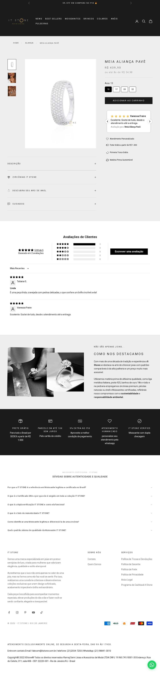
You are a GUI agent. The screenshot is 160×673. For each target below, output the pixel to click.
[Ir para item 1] (12, 64)
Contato (92, 559)
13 (108, 88)
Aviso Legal (126, 579)
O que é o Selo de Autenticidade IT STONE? (29, 513)
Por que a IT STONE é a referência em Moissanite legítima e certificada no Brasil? (47, 487)
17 (116, 88)
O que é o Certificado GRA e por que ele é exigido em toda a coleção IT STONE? (46, 496)
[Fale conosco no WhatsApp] (152, 664)
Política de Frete (129, 569)
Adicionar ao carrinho (129, 100)
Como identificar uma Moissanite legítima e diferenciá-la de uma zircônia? (43, 522)
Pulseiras (42, 24)
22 (132, 88)
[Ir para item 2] (12, 77)
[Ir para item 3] (12, 91)
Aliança (29, 43)
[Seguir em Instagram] (17, 612)
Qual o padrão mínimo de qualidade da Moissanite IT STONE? (37, 530)
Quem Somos (94, 564)
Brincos (89, 19)
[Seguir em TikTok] (41, 612)
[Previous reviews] (107, 121)
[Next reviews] (150, 121)
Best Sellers (53, 19)
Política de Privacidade (132, 574)
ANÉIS (114, 19)
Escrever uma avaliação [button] (129, 251)
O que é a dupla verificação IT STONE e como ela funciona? (36, 504)
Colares (102, 19)
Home (16, 43)
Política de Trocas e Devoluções (136, 559)
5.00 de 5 (39, 250)
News (39, 19)
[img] (16, 277)
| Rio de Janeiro (38, 623)
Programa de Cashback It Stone (136, 585)
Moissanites (73, 19)
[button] (128, 121)
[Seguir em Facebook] (9, 612)
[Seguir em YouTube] (33, 612)
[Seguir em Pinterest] (25, 612)
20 (124, 88)
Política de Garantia (130, 564)
